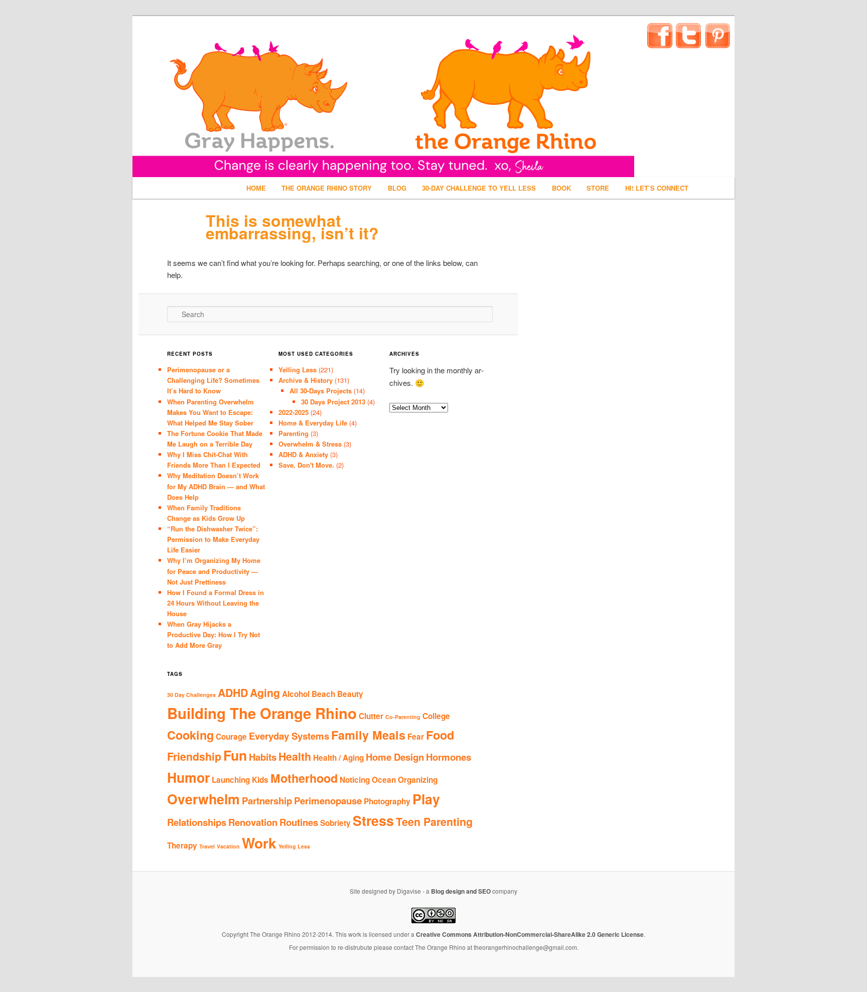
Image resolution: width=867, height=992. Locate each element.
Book (561, 188)
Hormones (448, 757)
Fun (235, 755)
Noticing (355, 779)
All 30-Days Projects (321, 390)
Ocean (384, 779)
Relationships (196, 822)
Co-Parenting (402, 717)
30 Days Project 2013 (333, 401)
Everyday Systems (289, 736)
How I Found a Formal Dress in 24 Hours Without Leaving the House (215, 603)
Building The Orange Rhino (262, 713)
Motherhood (304, 778)
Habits (262, 757)
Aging (265, 692)
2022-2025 (293, 412)
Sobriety (335, 822)
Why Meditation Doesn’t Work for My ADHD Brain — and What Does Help (216, 486)
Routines (298, 822)
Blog (397, 188)
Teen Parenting (434, 821)
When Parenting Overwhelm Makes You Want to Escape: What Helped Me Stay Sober (210, 412)
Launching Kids (240, 779)
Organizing (418, 779)
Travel (207, 846)
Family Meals (368, 735)
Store (598, 188)
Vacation (228, 846)
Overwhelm (203, 798)
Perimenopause (328, 800)
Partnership (267, 800)
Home (256, 188)
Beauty (350, 693)
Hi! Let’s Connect (656, 188)
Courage (231, 736)
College (436, 716)
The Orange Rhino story (326, 188)
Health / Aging (338, 757)
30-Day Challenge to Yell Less (479, 188)
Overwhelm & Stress (310, 444)
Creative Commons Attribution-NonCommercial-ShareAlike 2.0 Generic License (530, 934)
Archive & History (305, 380)
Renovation (252, 822)
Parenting (293, 433)
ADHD (233, 692)
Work (259, 842)
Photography (387, 801)
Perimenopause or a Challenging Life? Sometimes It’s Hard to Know (213, 380)
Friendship (194, 756)
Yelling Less (297, 369)
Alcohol (296, 693)
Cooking (190, 735)
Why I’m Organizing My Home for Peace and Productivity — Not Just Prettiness (213, 570)
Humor (188, 777)
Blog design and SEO (461, 891)
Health (294, 756)
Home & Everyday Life (312, 423)
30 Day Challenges (191, 694)
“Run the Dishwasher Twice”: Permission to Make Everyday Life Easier (213, 539)
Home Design (395, 757)
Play (426, 798)
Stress (373, 820)
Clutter (371, 716)
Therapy (182, 845)
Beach (323, 693)
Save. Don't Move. (306, 465)
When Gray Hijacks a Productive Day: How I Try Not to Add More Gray (213, 634)
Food (440, 735)
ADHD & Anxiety (303, 454)
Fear (415, 736)
